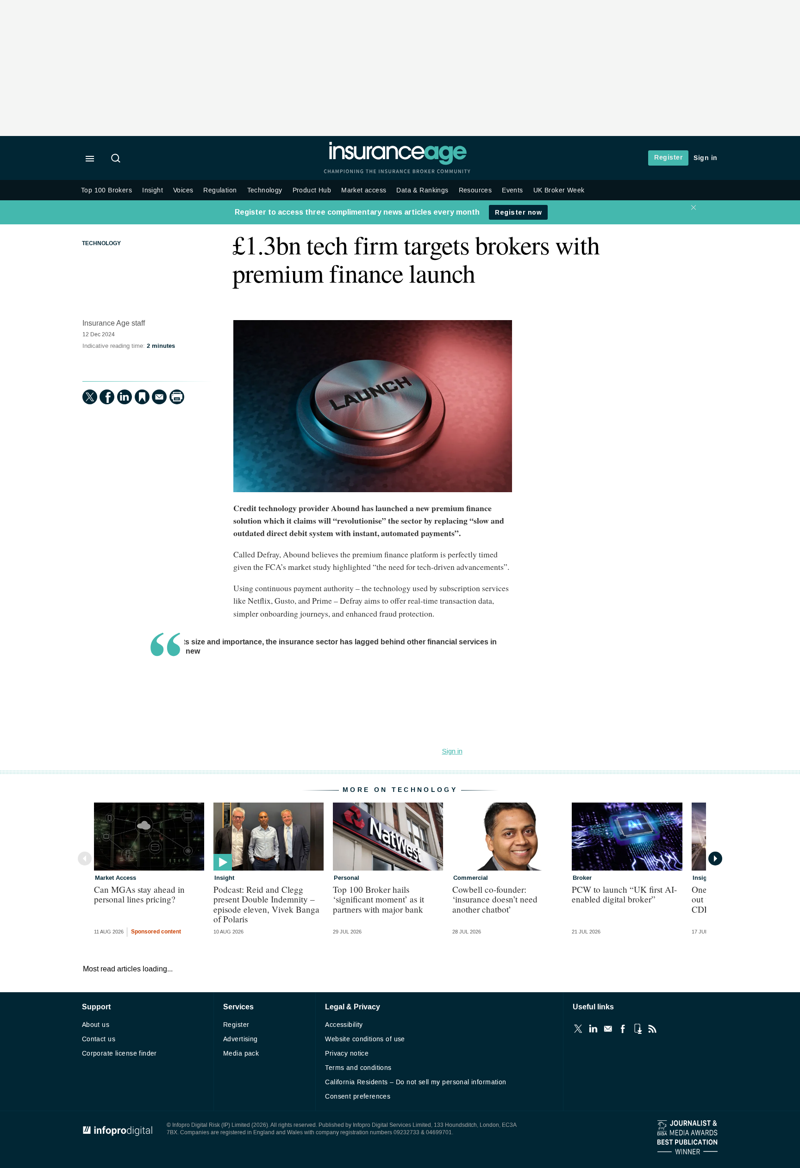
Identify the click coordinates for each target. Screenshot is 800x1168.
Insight (152, 190)
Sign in (706, 158)
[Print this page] (176, 396)
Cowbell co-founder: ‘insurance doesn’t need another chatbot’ (495, 899)
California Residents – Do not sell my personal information (415, 1082)
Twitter (578, 1028)
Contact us (98, 1039)
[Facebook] (107, 396)
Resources (475, 190)
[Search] (117, 159)
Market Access (115, 878)
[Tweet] (89, 396)
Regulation (220, 190)
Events (512, 190)
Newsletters (607, 1028)
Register (668, 157)
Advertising (240, 1039)
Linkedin (593, 1028)
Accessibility (343, 1024)
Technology (264, 190)
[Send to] (159, 396)
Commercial (470, 878)
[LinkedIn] (124, 396)
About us (95, 1024)
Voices (183, 190)
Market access (363, 190)
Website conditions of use (365, 1039)
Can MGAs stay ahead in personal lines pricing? (139, 894)
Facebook (622, 1028)
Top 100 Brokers (106, 190)
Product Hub (312, 190)
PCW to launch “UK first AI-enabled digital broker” (624, 894)
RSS (652, 1028)
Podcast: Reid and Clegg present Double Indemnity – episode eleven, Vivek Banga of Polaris (266, 903)
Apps (637, 1028)
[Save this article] (142, 396)
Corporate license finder (119, 1053)
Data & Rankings (422, 190)
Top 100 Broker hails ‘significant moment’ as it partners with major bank (378, 899)
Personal (346, 878)
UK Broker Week (559, 190)
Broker (582, 878)
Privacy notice (347, 1053)
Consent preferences (357, 1096)
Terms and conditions (358, 1067)
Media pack (241, 1053)
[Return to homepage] (397, 163)
